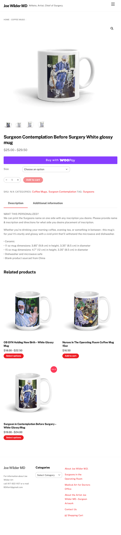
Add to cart (33, 179)
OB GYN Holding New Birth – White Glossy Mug (28, 344)
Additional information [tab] (48, 203)
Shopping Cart (75, 515)
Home (6, 20)
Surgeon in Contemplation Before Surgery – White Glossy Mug (30, 425)
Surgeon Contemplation (62, 191)
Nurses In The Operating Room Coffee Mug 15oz (88, 344)
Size (6, 169)
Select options (13, 356)
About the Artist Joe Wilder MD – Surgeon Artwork (76, 499)
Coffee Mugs (18, 20)
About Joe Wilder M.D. (76, 468)
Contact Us (71, 509)
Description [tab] (15, 203)
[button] (112, 28)
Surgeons (88, 191)
